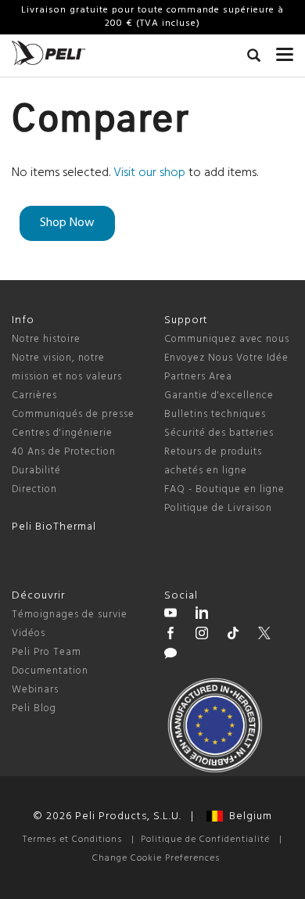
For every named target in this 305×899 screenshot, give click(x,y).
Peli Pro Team (46, 652)
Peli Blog (34, 708)
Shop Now (67, 223)
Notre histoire (46, 339)
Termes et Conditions (72, 839)
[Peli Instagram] (202, 635)
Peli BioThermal (54, 527)
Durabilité (36, 470)
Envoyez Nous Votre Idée (226, 358)
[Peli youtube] (170, 615)
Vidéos (28, 633)
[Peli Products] (170, 635)
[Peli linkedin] (202, 615)
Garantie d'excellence (219, 395)
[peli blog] (170, 655)
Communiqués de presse (73, 414)
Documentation (50, 671)
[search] (253, 58)
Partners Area (198, 377)
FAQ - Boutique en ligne (224, 489)
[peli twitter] (264, 635)
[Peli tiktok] (233, 635)
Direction (34, 489)
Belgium (247, 816)
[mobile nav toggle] (284, 50)
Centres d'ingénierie (62, 433)
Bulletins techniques (215, 414)
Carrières (34, 395)
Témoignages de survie (69, 614)
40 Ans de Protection (64, 452)
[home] (48, 53)
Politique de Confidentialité (205, 839)
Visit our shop (149, 173)
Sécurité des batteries (219, 433)
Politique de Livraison (218, 508)
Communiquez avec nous (226, 339)
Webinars (35, 689)
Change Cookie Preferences (156, 858)
